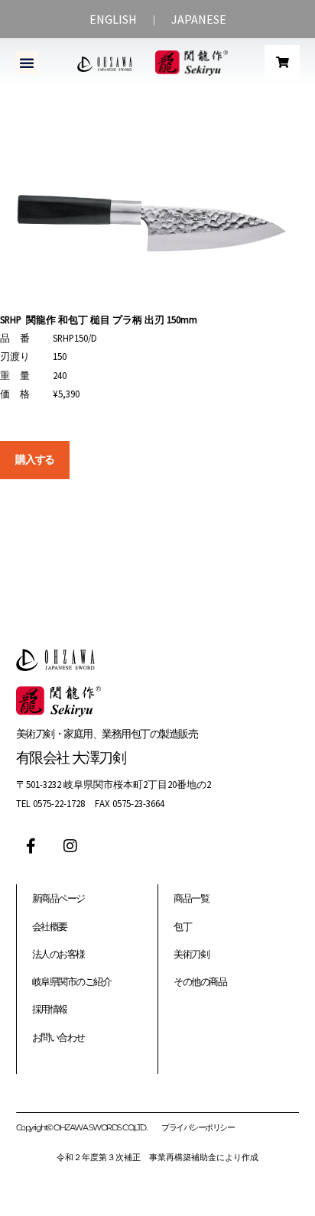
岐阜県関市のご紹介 (72, 981)
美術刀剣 (191, 954)
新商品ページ (58, 898)
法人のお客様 (58, 954)
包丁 (182, 926)
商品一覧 (191, 898)
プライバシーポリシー (197, 1127)
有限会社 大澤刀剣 (71, 757)
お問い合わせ (58, 1037)
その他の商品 (200, 981)
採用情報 (49, 1009)
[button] (26, 62)
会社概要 (49, 926)
